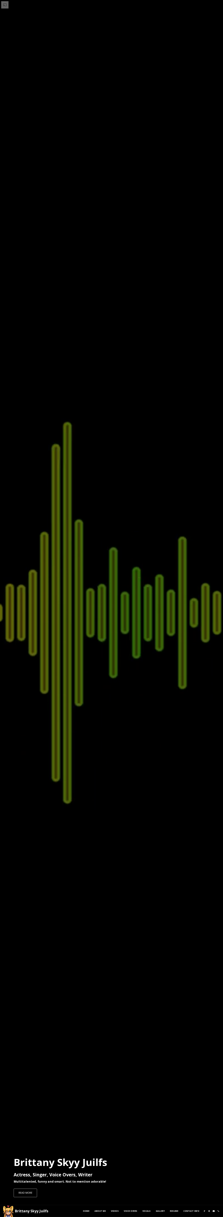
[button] (204, 1211)
